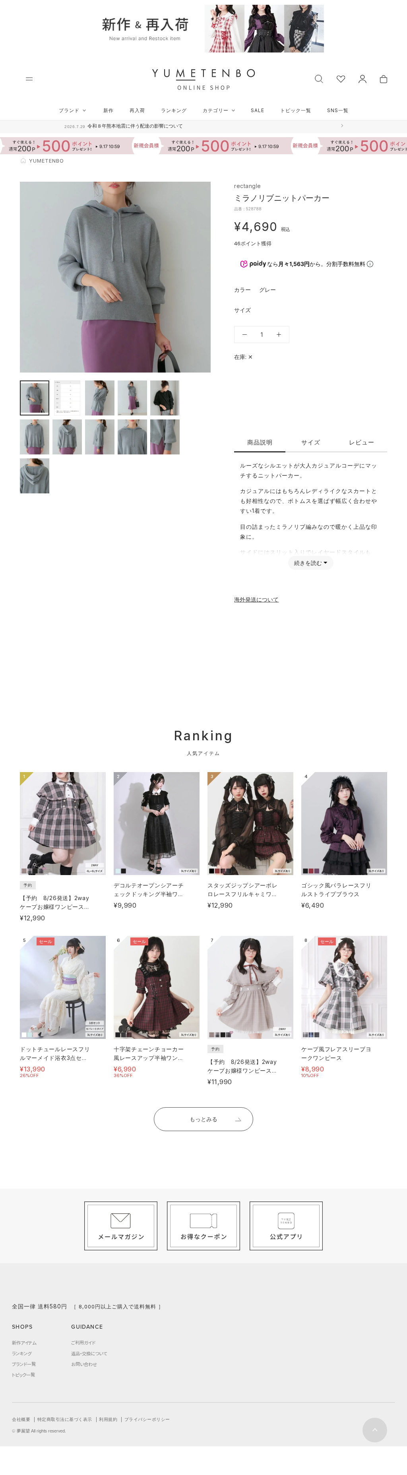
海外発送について (256, 599)
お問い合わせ (84, 1364)
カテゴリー (216, 110)
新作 (108, 110)
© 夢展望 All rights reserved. (39, 1431)
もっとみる (203, 1119)
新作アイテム (24, 1342)
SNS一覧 (338, 110)
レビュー (361, 442)
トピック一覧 (295, 110)
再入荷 (137, 110)
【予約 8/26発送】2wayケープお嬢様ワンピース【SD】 (54, 907)
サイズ (310, 442)
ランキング (174, 110)
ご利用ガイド (83, 1342)
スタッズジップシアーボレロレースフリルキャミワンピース (242, 894)
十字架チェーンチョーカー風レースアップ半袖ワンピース (149, 1058)
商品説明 (260, 442)
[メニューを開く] (29, 79)
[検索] (319, 78)
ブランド (69, 110)
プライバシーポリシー (147, 1419)
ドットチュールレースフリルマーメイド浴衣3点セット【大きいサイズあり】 (55, 1058)
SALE (257, 110)
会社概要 (21, 1419)
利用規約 (108, 1419)
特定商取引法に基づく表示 (64, 1419)
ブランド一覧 (24, 1364)
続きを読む (308, 562)
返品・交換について (89, 1353)
